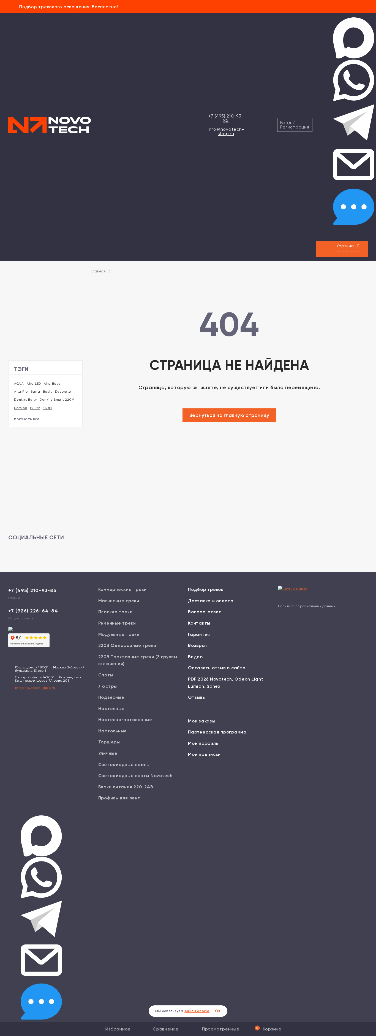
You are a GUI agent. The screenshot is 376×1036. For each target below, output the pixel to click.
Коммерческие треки (122, 589)
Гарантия (199, 634)
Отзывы (197, 697)
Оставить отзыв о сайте (217, 667)
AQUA (19, 384)
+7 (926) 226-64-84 (33, 611)
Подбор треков (206, 589)
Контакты (199, 623)
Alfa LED (34, 384)
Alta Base (52, 384)
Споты (105, 675)
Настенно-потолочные (125, 719)
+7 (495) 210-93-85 (226, 118)
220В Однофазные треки (127, 645)
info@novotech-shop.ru (226, 131)
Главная (98, 271)
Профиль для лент (119, 798)
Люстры (107, 686)
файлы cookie (196, 1011)
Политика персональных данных (307, 606)
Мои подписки (204, 754)
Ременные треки (117, 623)
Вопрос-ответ (204, 611)
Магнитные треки (118, 600)
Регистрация (294, 127)
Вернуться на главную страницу (229, 415)
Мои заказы (202, 721)
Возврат (198, 645)
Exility (35, 408)
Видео (195, 656)
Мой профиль (203, 743)
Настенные (111, 708)
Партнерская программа (217, 732)
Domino (20, 408)
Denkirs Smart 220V (57, 399)
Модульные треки (119, 634)
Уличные (108, 753)
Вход (285, 122)
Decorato (63, 391)
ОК (218, 1011)
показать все (27, 419)
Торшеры (109, 742)
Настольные (112, 731)
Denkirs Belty (25, 399)
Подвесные (111, 697)
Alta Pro (21, 391)
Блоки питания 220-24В (125, 786)
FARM (47, 408)
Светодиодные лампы (124, 764)
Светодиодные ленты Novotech (135, 775)
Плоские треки (115, 611)
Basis (47, 391)
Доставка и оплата (211, 600)
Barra (35, 391)
